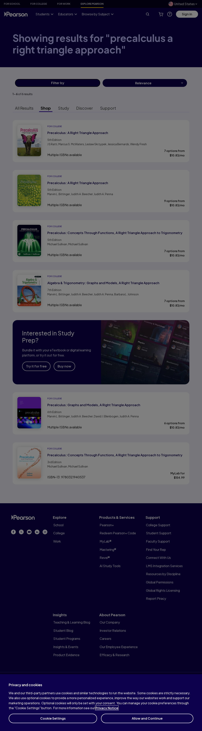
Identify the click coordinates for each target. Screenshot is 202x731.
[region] (101, 702)
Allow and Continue (147, 718)
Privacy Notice (106, 708)
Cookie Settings (53, 718)
